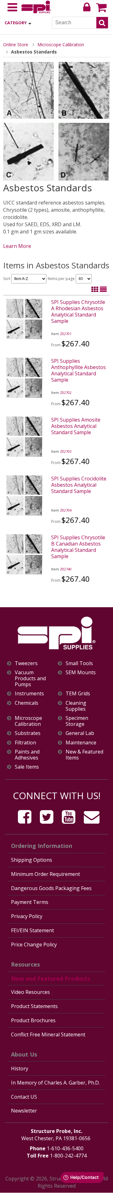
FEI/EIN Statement (32, 930)
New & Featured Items (84, 755)
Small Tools (79, 663)
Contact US (24, 1096)
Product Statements (34, 1006)
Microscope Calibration (60, 45)
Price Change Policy (34, 944)
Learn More (17, 246)
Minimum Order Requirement (45, 874)
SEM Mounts (81, 672)
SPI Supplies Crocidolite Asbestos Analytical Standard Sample (78, 485)
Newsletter (24, 1110)
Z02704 (66, 510)
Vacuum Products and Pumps (30, 679)
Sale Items (27, 767)
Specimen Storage (77, 721)
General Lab (80, 733)
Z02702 (66, 392)
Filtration (25, 743)
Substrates (27, 733)
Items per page (62, 278)
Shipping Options (31, 859)
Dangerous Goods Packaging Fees (51, 888)
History (19, 1068)
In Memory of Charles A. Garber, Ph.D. (55, 1082)
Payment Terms (29, 902)
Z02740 (66, 569)
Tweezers (26, 663)
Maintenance (81, 743)
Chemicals (26, 703)
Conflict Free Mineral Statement (48, 1034)
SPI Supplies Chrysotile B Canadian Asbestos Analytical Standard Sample (78, 547)
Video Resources (30, 992)
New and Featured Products (50, 978)
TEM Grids (78, 694)
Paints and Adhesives (27, 755)
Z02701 (66, 333)
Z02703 (66, 451)
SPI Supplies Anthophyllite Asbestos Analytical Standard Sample (78, 370)
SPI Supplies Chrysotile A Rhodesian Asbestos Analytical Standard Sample (78, 311)
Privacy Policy (26, 916)
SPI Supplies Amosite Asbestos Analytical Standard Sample (75, 426)
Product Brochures (33, 1020)
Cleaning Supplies (76, 706)
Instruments (29, 694)
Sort (7, 278)
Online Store (15, 45)
